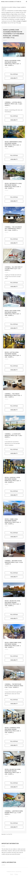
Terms (11, 874)
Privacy (16, 874)
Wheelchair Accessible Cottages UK (11, 1)
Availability (14, 78)
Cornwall (8, 102)
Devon (7, 60)
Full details (14, 74)
